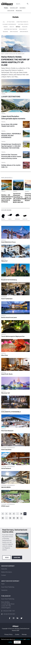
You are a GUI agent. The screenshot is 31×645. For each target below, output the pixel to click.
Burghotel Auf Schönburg (9, 279)
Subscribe (17, 557)
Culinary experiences (9, 24)
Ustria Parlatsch (6, 468)
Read (7, 557)
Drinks (6, 26)
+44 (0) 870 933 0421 (9, 614)
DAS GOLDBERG (6, 487)
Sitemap (24, 634)
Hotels (18, 26)
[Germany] (3, 216)
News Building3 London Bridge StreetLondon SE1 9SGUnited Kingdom (7, 604)
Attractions (11, 21)
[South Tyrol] (25, 216)
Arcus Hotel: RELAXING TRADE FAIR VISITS (9, 125)
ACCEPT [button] (17, 642)
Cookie (17, 634)
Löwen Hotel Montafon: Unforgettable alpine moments (13, 117)
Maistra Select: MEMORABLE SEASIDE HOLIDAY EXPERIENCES (11, 135)
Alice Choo (4, 355)
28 (21, 513)
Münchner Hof (5, 393)
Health (12, 26)
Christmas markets (22, 21)
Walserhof (4, 261)
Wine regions (14, 31)
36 (17, 518)
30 (2, 518)
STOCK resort (5, 506)
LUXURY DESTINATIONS (10, 96)
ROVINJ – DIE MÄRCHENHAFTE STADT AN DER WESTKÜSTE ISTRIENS (7, 198)
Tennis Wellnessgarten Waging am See (13, 336)
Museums (24, 26)
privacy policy (19, 639)
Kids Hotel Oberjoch (7, 430)
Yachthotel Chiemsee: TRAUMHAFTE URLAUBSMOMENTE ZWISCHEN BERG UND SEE (20, 198)
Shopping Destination (10, 29)
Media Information (6, 572)
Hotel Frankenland (6, 298)
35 (14, 518)
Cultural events (23, 24)
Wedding (5, 31)
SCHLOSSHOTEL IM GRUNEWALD (11, 411)
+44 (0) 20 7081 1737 (9, 611)
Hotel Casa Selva (6, 449)
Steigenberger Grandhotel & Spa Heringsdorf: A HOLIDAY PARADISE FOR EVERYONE (11, 146)
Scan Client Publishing (7, 587)
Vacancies (4, 590)
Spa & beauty (23, 29)
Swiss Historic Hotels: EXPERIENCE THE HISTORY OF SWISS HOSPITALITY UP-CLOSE (15, 60)
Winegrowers (24, 31)
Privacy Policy (8, 634)
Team (2, 584)
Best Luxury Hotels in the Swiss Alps (12, 53)
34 (10, 518)
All (4, 21)
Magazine (19, 10)
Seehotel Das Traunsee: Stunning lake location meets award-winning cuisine (11, 156)
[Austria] (10, 216)
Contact (3, 575)
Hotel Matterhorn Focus (8, 242)
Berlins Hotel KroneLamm (9, 317)
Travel (3, 93)
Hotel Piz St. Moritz (6, 374)
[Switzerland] (17, 216)
